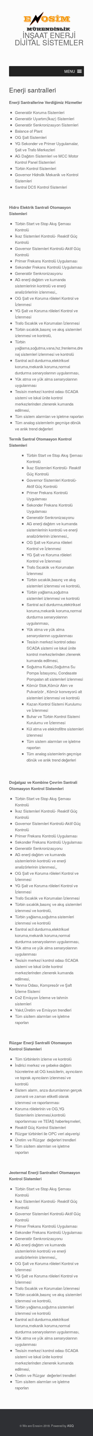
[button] (69, 71)
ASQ (70, 1426)
